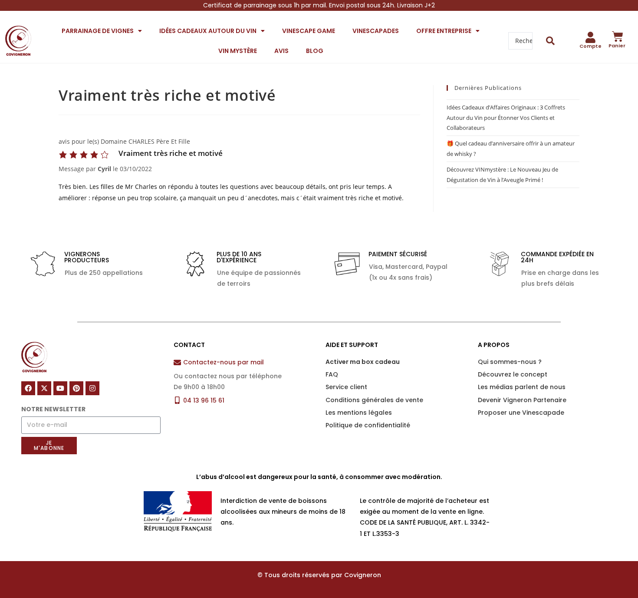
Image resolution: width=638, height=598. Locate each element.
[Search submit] (550, 41)
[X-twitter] (44, 388)
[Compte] (590, 37)
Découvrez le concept (512, 374)
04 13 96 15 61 (203, 400)
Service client (346, 387)
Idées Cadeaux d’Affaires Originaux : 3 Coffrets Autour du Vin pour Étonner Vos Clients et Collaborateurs (506, 117)
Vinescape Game (308, 30)
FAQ (332, 374)
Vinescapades (375, 30)
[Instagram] (92, 388)
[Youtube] (60, 388)
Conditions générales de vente (374, 400)
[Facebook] (28, 388)
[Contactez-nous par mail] (177, 362)
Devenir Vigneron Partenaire (522, 400)
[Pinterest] (76, 388)
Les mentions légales (359, 412)
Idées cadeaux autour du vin (208, 30)
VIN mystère (237, 50)
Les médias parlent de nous (522, 387)
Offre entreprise (443, 30)
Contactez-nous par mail (223, 362)
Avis (281, 50)
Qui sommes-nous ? (510, 361)
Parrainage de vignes (98, 30)
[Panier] (618, 36)
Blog (314, 50)
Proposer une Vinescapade (521, 412)
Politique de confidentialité (368, 425)
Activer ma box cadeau (363, 361)
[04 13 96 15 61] (177, 400)
